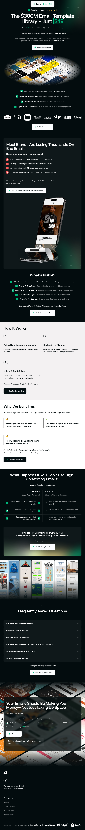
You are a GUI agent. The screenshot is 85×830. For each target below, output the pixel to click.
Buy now (35, 3)
